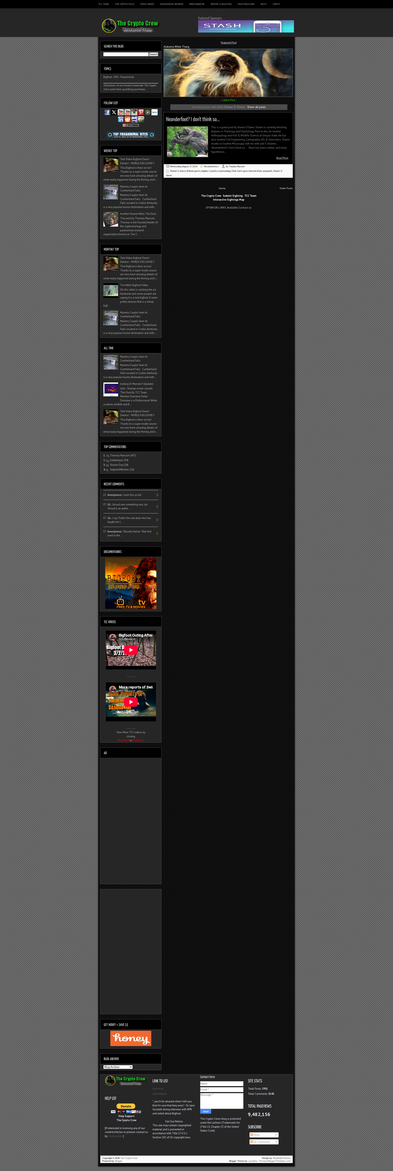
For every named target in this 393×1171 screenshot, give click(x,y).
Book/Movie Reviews (171, 4)
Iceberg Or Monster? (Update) (136, 384)
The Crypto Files (124, 4)
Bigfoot (107, 77)
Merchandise (196, 4)
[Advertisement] (229, 220)
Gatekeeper (116, 460)
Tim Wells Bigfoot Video (134, 285)
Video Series (147, 4)
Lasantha (252, 1161)
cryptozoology (224, 171)
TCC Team (103, 4)
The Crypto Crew (129, 1158)
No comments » (211, 166)
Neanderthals (255, 171)
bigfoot (204, 171)
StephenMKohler (119, 469)
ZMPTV (276, 4)
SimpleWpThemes (282, 1158)
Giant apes (242, 171)
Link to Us (158, 1088)
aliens (183, 171)
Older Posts (286, 188)
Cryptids (213, 171)
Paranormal (127, 77)
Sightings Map (246, 4)
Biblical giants (193, 171)
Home (222, 188)
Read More (282, 158)
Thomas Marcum (120, 455)
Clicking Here (115, 1136)
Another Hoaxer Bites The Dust (138, 214)
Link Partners (159, 1094)
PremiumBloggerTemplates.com (275, 1161)
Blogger (118, 1161)
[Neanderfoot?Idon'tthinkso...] (193, 118)
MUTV (264, 4)
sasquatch (267, 171)
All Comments (261, 1142)
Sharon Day (116, 465)
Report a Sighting (221, 4)
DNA (234, 171)
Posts (256, 1135)
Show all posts (256, 107)
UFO (116, 77)
